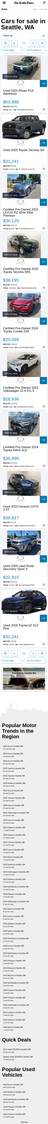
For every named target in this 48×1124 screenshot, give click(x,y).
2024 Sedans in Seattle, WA (14, 784)
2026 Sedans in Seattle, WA (14, 925)
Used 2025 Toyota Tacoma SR (23, 150)
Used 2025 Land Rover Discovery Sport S (18, 567)
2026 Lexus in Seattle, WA (13, 947)
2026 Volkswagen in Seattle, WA (16, 1006)
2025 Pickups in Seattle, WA (14, 962)
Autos (4, 9)
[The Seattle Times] (24, 3)
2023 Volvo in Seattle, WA (13, 917)
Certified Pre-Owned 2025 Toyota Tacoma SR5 (20, 270)
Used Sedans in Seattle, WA (14, 1093)
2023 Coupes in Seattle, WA (14, 1013)
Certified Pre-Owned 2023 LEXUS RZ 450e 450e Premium (20, 212)
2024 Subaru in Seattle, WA (14, 866)
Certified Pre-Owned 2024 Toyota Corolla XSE (20, 330)
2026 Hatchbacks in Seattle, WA (16, 984)
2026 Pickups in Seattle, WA (14, 999)
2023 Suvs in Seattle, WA (13, 762)
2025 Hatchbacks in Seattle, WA (16, 939)
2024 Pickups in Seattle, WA (14, 895)
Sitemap (24, 1122)
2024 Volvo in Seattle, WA (13, 932)
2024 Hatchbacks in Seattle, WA (16, 954)
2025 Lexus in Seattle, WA (13, 851)
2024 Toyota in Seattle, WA (14, 769)
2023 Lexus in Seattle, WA (13, 821)
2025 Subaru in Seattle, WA (14, 829)
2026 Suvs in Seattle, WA (13, 792)
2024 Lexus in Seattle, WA (13, 806)
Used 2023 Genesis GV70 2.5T (20, 508)
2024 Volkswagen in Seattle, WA (16, 903)
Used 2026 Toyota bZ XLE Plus (21, 627)
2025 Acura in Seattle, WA (13, 910)
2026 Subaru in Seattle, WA (14, 1021)
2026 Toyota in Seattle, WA (14, 799)
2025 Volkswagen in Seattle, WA (16, 814)
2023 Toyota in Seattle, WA (14, 843)
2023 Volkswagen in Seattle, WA (16, 873)
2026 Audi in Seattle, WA (13, 1028)
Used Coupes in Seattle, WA (14, 1115)
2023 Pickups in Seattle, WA (14, 969)
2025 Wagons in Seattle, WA (14, 976)
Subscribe (43, 9)
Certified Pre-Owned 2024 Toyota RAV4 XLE (20, 449)
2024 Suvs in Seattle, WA (13, 755)
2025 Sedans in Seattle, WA (14, 836)
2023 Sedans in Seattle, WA (14, 880)
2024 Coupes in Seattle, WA (14, 991)
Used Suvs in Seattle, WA (13, 1086)
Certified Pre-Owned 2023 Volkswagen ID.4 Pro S (20, 389)
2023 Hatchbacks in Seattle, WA (16, 888)
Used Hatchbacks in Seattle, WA (16, 1100)
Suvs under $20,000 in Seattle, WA (17, 1050)
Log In (35, 9)
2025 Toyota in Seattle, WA (14, 777)
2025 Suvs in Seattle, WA (13, 747)
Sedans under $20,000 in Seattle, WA (18, 1058)
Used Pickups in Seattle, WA (14, 1108)
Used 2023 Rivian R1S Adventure (18, 92)
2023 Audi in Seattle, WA (13, 858)
